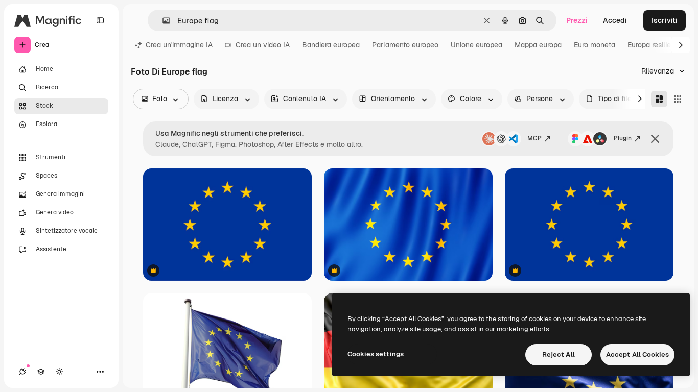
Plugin (623, 138)
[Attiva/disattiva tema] (59, 371)
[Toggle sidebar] (100, 20)
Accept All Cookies (637, 354)
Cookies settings (375, 354)
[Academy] (41, 371)
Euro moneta (594, 45)
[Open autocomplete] (162, 20)
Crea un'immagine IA (179, 45)
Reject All (558, 354)
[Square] (677, 99)
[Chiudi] (655, 139)
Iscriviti (665, 20)
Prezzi (577, 20)
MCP (534, 138)
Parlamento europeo (405, 45)
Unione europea (476, 45)
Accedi (615, 20)
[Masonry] (659, 99)
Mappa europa (538, 45)
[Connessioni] (22, 371)
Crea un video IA (263, 45)
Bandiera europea (331, 45)
